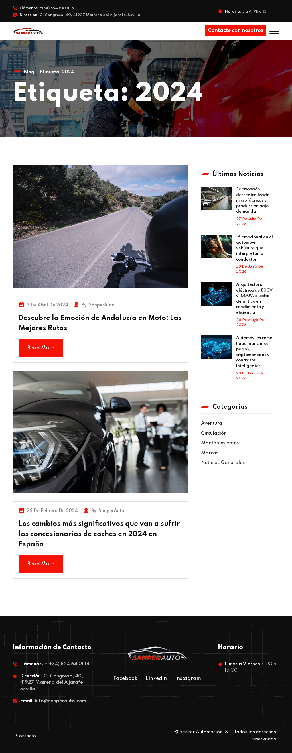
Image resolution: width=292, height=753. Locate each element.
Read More (40, 348)
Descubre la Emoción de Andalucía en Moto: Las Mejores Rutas (100, 323)
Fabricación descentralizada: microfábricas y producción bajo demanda (253, 200)
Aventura (211, 423)
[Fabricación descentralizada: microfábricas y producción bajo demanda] (216, 198)
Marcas (209, 453)
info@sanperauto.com (60, 701)
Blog (29, 72)
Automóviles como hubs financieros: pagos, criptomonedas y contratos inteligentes (254, 352)
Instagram (188, 678)
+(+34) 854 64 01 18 (66, 664)
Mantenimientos (220, 443)
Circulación (214, 433)
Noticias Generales (223, 462)
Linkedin (156, 678)
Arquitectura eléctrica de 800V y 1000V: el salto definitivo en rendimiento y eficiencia (254, 299)
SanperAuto (102, 305)
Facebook (125, 678)
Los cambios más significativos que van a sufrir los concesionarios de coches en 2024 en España (99, 534)
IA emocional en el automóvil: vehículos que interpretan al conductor (254, 248)
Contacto (26, 736)
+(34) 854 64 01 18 (57, 8)
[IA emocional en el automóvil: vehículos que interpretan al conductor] (216, 246)
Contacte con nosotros (235, 30)
